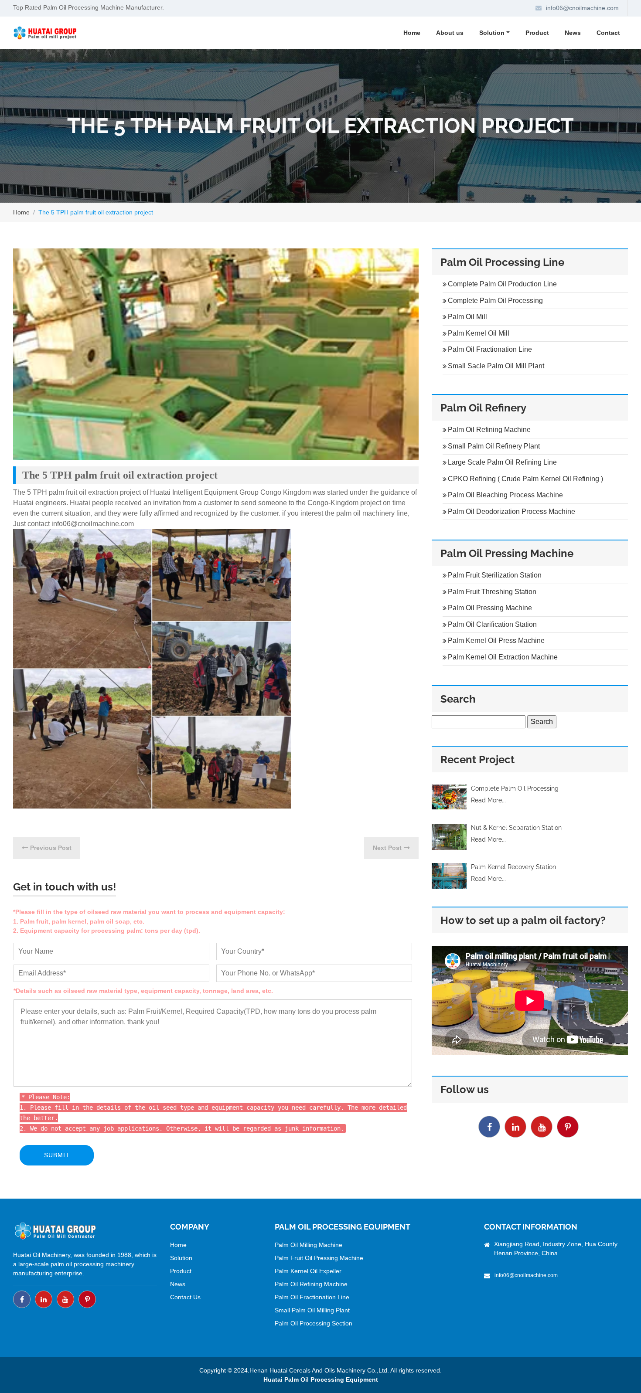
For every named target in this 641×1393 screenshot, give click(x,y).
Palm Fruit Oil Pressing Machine (319, 1257)
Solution (181, 1257)
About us (450, 32)
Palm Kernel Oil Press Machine (496, 640)
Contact (608, 32)
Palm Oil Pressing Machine (490, 608)
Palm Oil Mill (467, 316)
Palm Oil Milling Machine (308, 1244)
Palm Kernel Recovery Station (513, 866)
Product (537, 32)
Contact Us (185, 1297)
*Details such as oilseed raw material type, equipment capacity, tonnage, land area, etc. (143, 990)
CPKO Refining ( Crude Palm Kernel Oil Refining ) (525, 478)
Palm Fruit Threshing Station (492, 591)
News (573, 32)
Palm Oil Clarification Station (492, 624)
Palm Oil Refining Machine (489, 429)
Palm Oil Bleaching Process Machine (505, 495)
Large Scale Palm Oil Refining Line (502, 462)
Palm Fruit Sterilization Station (495, 575)
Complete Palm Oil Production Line (502, 284)
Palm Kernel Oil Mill (478, 333)
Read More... (488, 800)
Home (411, 32)
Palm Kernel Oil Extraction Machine (503, 657)
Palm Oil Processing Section (313, 1323)
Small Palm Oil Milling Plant (312, 1310)
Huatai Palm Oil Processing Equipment (320, 1379)
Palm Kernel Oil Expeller (308, 1270)
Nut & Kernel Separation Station (516, 827)
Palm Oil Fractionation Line (490, 349)
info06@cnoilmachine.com (582, 7)
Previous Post (51, 847)
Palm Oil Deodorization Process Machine (511, 511)
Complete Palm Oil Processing (495, 300)
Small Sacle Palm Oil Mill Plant (496, 366)
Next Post (387, 847)
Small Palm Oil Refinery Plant (494, 446)
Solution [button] (492, 32)
